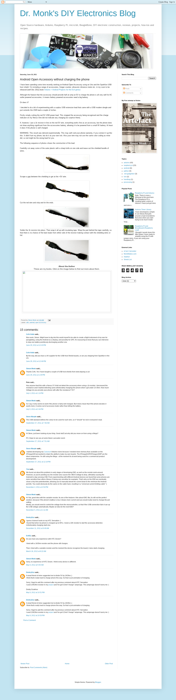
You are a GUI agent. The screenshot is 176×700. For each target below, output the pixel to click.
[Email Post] (49, 320)
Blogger (98, 682)
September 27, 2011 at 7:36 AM (38, 423)
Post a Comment (29, 620)
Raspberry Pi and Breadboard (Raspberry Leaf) (144, 228)
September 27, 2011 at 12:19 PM (38, 462)
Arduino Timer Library (143, 210)
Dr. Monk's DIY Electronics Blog (78, 13)
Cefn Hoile (30, 334)
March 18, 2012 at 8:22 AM (36, 551)
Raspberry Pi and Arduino (144, 193)
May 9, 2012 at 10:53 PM (35, 615)
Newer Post (25, 664)
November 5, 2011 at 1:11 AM (37, 510)
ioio (125, 177)
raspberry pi (128, 165)
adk (27, 322)
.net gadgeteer (129, 174)
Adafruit (127, 257)
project (50, 585)
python (126, 171)
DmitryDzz (30, 517)
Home (67, 664)
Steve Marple (31, 417)
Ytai (27, 469)
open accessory (40, 322)
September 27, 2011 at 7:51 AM (38, 441)
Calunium (47, 452)
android (32, 322)
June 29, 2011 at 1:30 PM (35, 375)
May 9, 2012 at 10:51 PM (35, 592)
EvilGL (28, 536)
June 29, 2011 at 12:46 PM (36, 361)
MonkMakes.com (130, 254)
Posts (127, 89)
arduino (127, 163)
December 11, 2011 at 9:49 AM (37, 528)
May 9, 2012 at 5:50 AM (35, 565)
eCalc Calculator (130, 251)
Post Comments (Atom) (38, 667)
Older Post (109, 664)
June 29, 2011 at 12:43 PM (36, 345)
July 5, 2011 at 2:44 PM (34, 409)
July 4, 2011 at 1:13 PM (34, 393)
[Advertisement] (66, 642)
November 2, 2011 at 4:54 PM (37, 487)
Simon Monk (31, 369)
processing (128, 182)
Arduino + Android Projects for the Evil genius (62, 90)
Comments (129, 93)
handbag (127, 179)
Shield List (128, 260)
